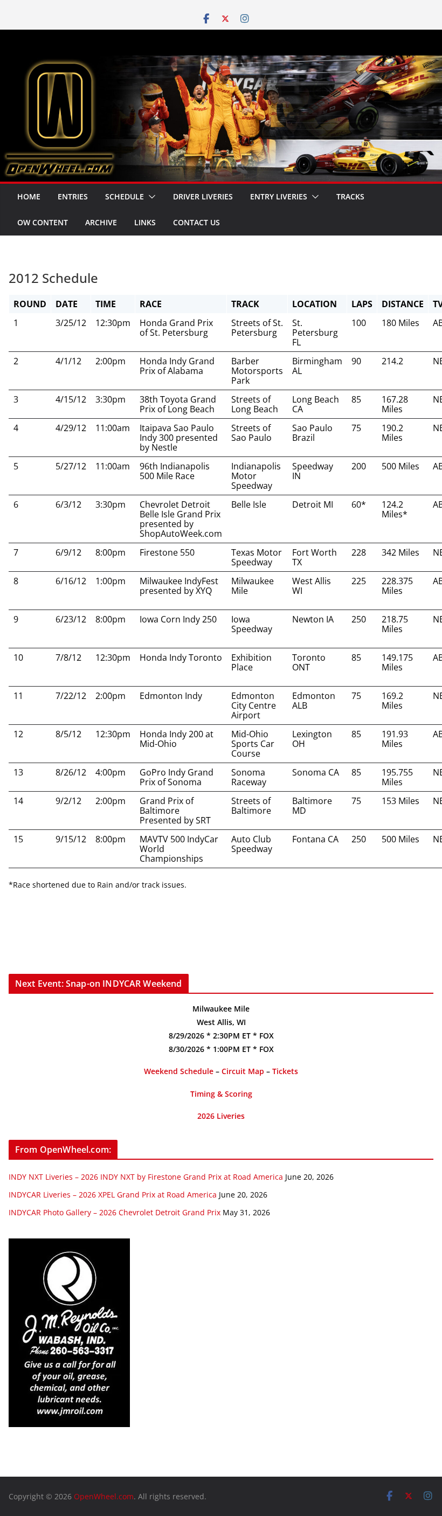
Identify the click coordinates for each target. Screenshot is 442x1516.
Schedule (124, 196)
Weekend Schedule (178, 1071)
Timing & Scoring (221, 1094)
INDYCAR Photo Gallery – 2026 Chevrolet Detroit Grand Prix (114, 1212)
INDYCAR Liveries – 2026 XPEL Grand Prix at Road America (113, 1194)
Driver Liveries (203, 196)
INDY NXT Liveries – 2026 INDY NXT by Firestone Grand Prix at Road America (146, 1177)
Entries (73, 196)
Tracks (350, 196)
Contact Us (196, 222)
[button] (150, 196)
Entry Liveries (278, 196)
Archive (101, 222)
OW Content (42, 222)
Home (28, 196)
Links (145, 222)
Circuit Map (243, 1071)
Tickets (285, 1071)
